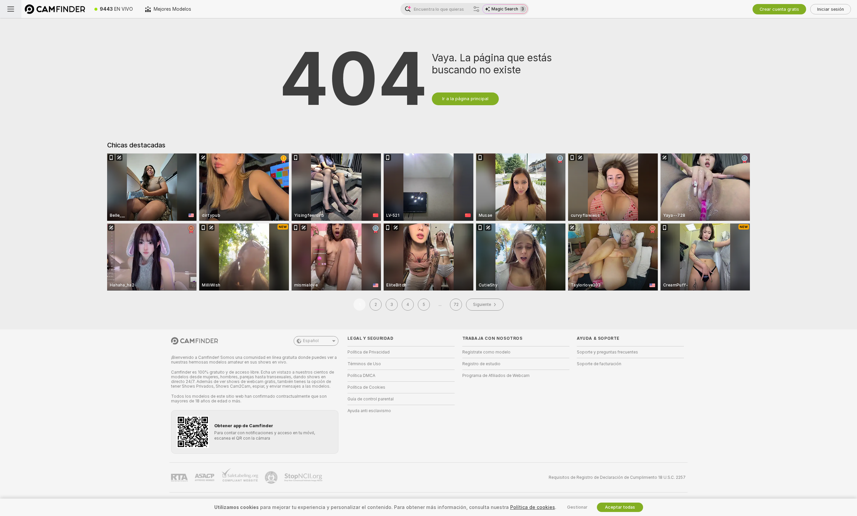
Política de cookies (532, 507)
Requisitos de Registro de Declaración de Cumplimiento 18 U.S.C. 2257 (617, 477)
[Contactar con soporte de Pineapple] (272, 477)
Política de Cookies (366, 387)
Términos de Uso (364, 364)
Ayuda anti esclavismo (369, 410)
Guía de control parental (370, 399)
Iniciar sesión (830, 9)
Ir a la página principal (465, 98)
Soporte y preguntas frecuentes (607, 352)
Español (311, 340)
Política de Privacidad (368, 352)
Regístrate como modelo (486, 352)
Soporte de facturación (599, 364)
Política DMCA (361, 375)
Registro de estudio (481, 364)
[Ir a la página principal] (54, 9)
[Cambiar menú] (10, 9)
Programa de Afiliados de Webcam (496, 375)
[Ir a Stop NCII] (304, 477)
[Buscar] (476, 9)
